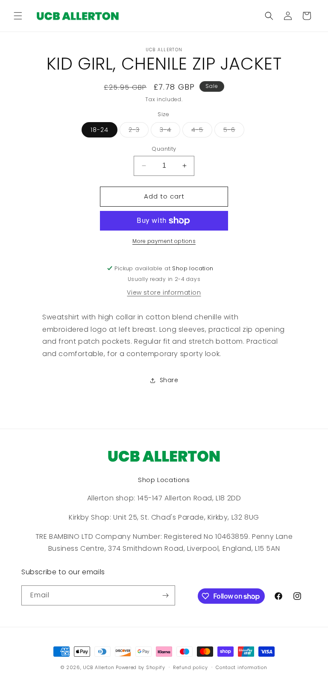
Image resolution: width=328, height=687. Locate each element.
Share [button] (169, 380)
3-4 (170, 131)
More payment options (164, 241)
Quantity (164, 149)
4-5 (201, 131)
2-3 (139, 131)
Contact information (241, 667)
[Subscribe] (165, 595)
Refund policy (190, 667)
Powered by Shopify (140, 667)
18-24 (99, 130)
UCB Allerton (98, 667)
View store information (164, 292)
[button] (18, 15)
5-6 (233, 131)
